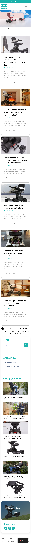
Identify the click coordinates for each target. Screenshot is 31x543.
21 (26, 331)
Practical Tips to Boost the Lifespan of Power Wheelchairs (15, 303)
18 (18, 331)
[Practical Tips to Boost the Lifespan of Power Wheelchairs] (15, 288)
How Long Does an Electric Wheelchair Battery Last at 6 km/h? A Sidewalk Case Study (13, 437)
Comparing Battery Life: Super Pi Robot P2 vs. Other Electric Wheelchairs (15, 160)
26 (15, 333)
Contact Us (15, 512)
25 (12, 333)
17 (15, 331)
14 (8, 331)
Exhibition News (10, 363)
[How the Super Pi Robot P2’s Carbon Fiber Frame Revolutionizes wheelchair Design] (15, 44)
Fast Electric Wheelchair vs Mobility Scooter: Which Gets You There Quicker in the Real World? (15, 417)
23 (7, 333)
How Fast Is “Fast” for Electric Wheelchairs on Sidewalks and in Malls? (14, 398)
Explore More (10, 82)
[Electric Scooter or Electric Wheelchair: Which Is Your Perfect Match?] (15, 97)
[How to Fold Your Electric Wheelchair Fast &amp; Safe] (15, 193)
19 (20, 331)
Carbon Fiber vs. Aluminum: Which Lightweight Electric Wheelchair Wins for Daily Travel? (14, 457)
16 (13, 331)
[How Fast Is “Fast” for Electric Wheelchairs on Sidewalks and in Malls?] (15, 388)
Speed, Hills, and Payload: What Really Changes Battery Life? (14, 477)
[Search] (26, 345)
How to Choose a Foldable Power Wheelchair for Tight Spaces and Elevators (14, 496)
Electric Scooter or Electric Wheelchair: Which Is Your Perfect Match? (15, 112)
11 (28, 328)
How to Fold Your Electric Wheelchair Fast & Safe (14, 206)
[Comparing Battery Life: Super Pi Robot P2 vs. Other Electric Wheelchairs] (15, 145)
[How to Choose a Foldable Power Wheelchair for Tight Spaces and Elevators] (15, 487)
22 (28, 331)
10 (26, 328)
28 (20, 333)
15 (10, 331)
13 (5, 331)
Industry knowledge (12, 366)
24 (10, 333)
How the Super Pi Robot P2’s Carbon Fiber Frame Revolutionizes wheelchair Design (14, 61)
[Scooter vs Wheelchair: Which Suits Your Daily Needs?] (15, 238)
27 (17, 333)
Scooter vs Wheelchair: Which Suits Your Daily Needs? (13, 253)
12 (2, 331)
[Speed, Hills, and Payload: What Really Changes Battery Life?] (15, 467)
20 (23, 331)
